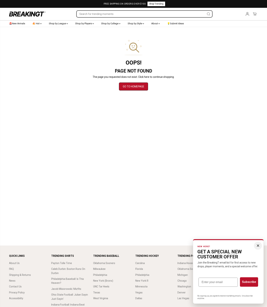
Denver (181, 292)
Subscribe (249, 281)
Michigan (182, 274)
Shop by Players (83, 23)
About (154, 23)
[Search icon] (209, 14)
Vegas (139, 292)
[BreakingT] (27, 14)
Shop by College (110, 23)
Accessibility (16, 298)
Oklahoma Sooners (104, 263)
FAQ (11, 268)
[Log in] (247, 14)
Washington (184, 286)
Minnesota (141, 286)
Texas (96, 292)
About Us (14, 263)
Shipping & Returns (20, 274)
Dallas (138, 298)
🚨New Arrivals (17, 23)
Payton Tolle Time (61, 263)
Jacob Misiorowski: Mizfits (66, 288)
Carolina (140, 263)
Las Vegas (183, 298)
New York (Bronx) (103, 280)
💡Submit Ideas (175, 23)
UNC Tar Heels (101, 286)
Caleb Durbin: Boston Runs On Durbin (68, 270)
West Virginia (100, 298)
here (146, 76)
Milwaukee (99, 268)
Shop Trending (156, 4)
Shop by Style (135, 23)
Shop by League (57, 23)
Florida (139, 268)
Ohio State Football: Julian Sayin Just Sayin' (69, 296)
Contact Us (15, 286)
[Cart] (254, 14)
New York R (141, 280)
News (12, 280)
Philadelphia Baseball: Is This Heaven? (67, 280)
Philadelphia (100, 274)
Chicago (182, 280)
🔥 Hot (36, 23)
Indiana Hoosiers (186, 263)
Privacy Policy (17, 292)
